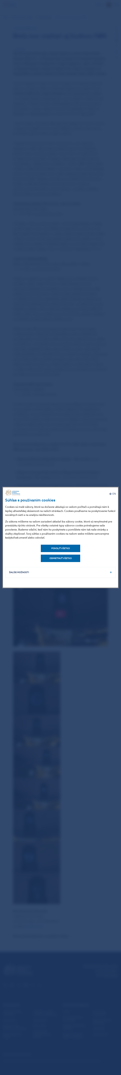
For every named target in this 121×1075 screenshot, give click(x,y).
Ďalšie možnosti (19, 572)
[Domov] (13, 493)
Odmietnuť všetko (60, 558)
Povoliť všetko (60, 548)
